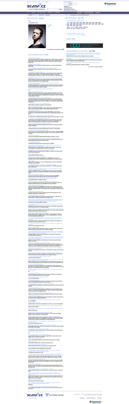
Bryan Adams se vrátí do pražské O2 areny (79, 14)
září (71, 28)
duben (72, 27)
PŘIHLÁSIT (66, 6)
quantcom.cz (79, 12)
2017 (90, 24)
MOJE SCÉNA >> (68, 1)
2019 (96, 24)
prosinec (83, 28)
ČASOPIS (33, 12)
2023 (71, 25)
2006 (90, 22)
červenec (85, 27)
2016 (86, 24)
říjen (74, 28)
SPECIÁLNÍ (50, 12)
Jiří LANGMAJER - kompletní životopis (54, 49)
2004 (84, 22)
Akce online (41, 14)
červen (81, 27)
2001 (74, 22)
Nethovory (35, 14)
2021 (102, 24)
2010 (68, 24)
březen (68, 27)
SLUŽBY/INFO (57, 12)
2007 (93, 22)
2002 (77, 22)
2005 (87, 22)
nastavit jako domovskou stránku (70, 10)
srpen (68, 28)
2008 (96, 22)
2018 (93, 24)
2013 (77, 24)
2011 (71, 24)
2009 (99, 22)
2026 (80, 25)
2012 (74, 24)
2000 (71, 22)
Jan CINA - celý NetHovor (94, 66)
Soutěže (30, 14)
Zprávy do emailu (32, 398)
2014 (80, 24)
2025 (77, 25)
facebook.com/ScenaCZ (88, 12)
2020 (99, 24)
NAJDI (60, 9)
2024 (74, 25)
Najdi (83, 35)
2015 (83, 24)
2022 (68, 25)
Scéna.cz (29, 3)
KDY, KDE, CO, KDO (41, 12)
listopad (78, 28)
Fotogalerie (47, 14)
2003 (81, 22)
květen (76, 27)
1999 (68, 22)
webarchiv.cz (97, 12)
